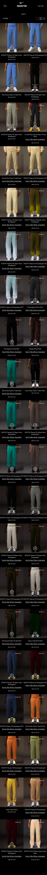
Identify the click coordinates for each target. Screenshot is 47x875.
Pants (23, 14)
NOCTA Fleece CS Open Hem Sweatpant (11, 56)
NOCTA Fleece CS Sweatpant (11, 768)
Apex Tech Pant (11, 810)
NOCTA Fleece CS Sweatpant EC (11, 307)
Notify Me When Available (35, 139)
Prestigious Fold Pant (12, 349)
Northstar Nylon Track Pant (12, 95)
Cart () (40, 6)
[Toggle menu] (5, 6)
